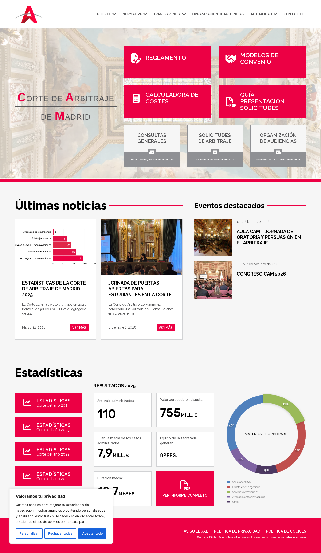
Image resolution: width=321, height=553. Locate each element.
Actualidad (261, 14)
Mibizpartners (259, 537)
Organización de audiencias (218, 14)
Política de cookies (286, 531)
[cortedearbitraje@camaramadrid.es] (152, 152)
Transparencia (166, 14)
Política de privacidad (237, 531)
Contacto (293, 14)
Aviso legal (196, 531)
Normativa (132, 14)
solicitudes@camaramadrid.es (215, 159)
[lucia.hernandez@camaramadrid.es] (278, 152)
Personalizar (29, 533)
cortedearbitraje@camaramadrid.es (152, 159)
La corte (103, 14)
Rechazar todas (60, 533)
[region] (61, 516)
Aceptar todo (92, 533)
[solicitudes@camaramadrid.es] (215, 152)
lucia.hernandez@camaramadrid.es (278, 159)
